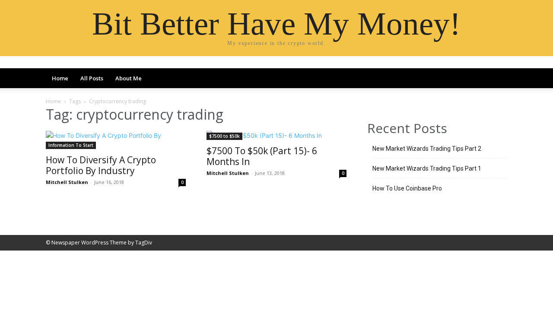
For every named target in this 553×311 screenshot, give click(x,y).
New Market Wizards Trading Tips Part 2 (426, 148)
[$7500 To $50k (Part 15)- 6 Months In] (276, 135)
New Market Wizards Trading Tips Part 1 (426, 168)
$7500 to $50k (224, 136)
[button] (496, 79)
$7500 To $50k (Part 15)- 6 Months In (262, 156)
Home (60, 78)
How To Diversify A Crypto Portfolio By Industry (101, 165)
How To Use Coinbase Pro (407, 188)
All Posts (91, 78)
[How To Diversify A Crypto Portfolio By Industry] (116, 140)
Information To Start (70, 145)
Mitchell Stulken (67, 182)
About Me (128, 78)
